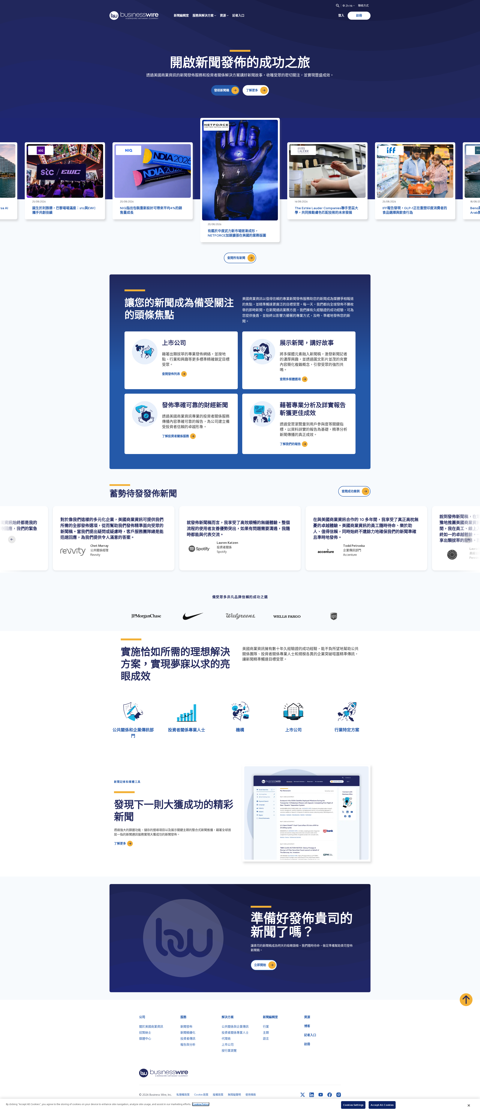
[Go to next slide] (468, 539)
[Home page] (134, 15)
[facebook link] (329, 1095)
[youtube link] (320, 1094)
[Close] (469, 1105)
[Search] (337, 5)
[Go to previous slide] (12, 539)
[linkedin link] (311, 1095)
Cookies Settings (353, 1104)
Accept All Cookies (382, 1104)
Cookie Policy (201, 1104)
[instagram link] (338, 1095)
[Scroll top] (466, 999)
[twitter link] (302, 1095)
